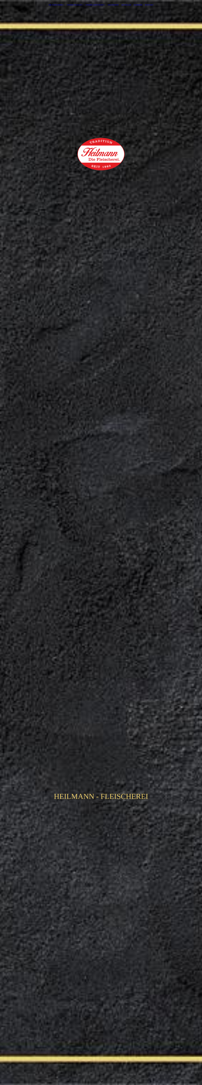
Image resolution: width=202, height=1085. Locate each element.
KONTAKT (149, 5)
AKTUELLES (126, 5)
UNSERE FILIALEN (74, 5)
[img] (101, 542)
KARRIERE (138, 5)
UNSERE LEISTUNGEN (95, 5)
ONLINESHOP (113, 5)
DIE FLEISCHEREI (56, 5)
